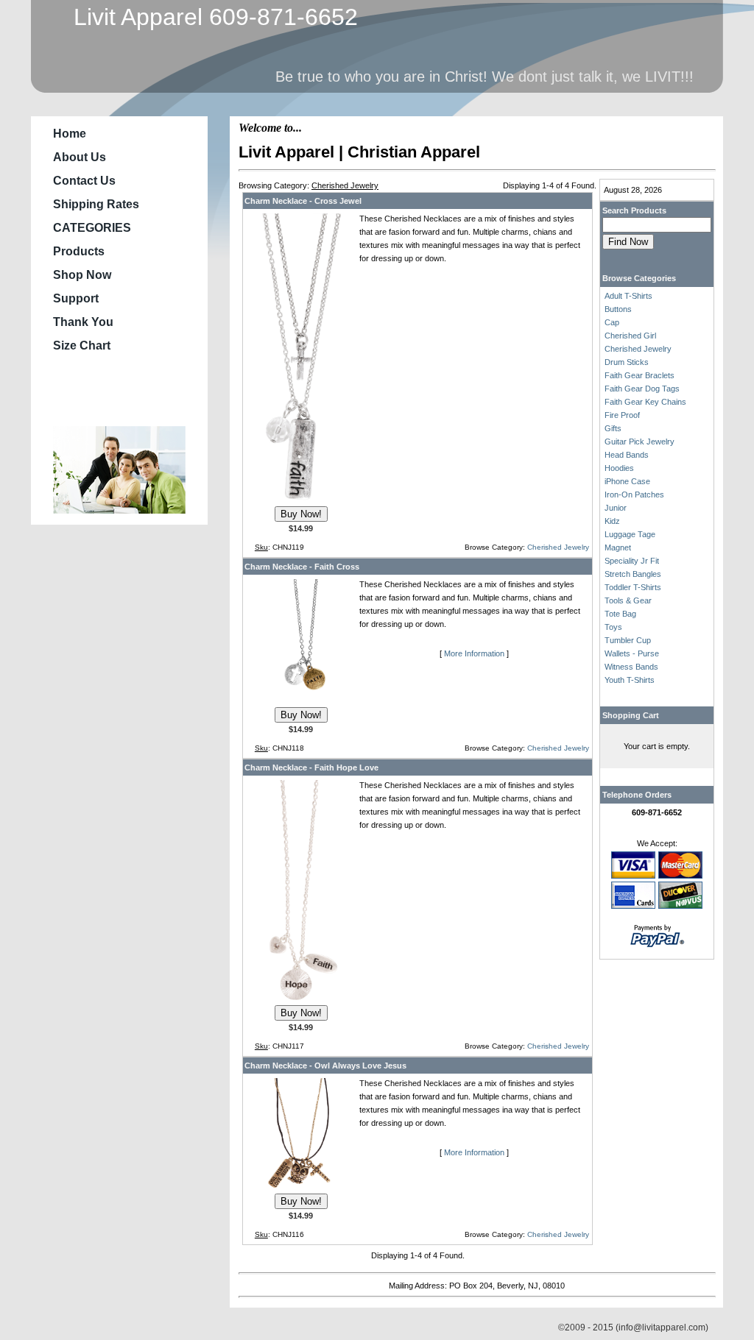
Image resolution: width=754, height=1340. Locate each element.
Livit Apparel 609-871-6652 (209, 17)
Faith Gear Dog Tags (642, 388)
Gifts (613, 428)
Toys (613, 627)
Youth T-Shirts (630, 680)
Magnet (618, 547)
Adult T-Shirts (628, 295)
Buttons (618, 309)
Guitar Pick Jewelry (639, 441)
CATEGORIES (92, 227)
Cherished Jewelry (558, 547)
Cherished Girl (630, 335)
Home (69, 133)
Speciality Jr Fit (632, 560)
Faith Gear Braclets (639, 375)
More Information (474, 653)
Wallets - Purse (632, 653)
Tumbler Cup (628, 640)
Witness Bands (631, 666)
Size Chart (81, 345)
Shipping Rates (96, 204)
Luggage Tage (630, 534)
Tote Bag (620, 613)
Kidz (612, 521)
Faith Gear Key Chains (645, 401)
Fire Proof (622, 415)
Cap (612, 322)
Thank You (83, 322)
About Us (79, 157)
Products (79, 251)
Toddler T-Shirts (633, 587)
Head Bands (627, 454)
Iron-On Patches (634, 494)
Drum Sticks (627, 362)
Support (76, 298)
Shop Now (82, 275)
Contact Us (84, 180)
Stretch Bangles (633, 574)
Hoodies (619, 468)
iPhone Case (627, 481)
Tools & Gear (628, 600)
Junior (616, 507)
